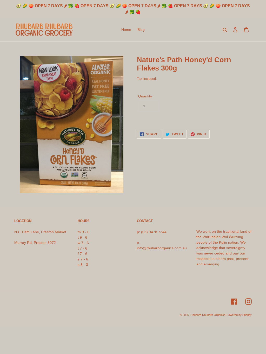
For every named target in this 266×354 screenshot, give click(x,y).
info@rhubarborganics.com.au (162, 248)
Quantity (145, 96)
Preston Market (53, 232)
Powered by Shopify (239, 314)
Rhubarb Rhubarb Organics (207, 314)
